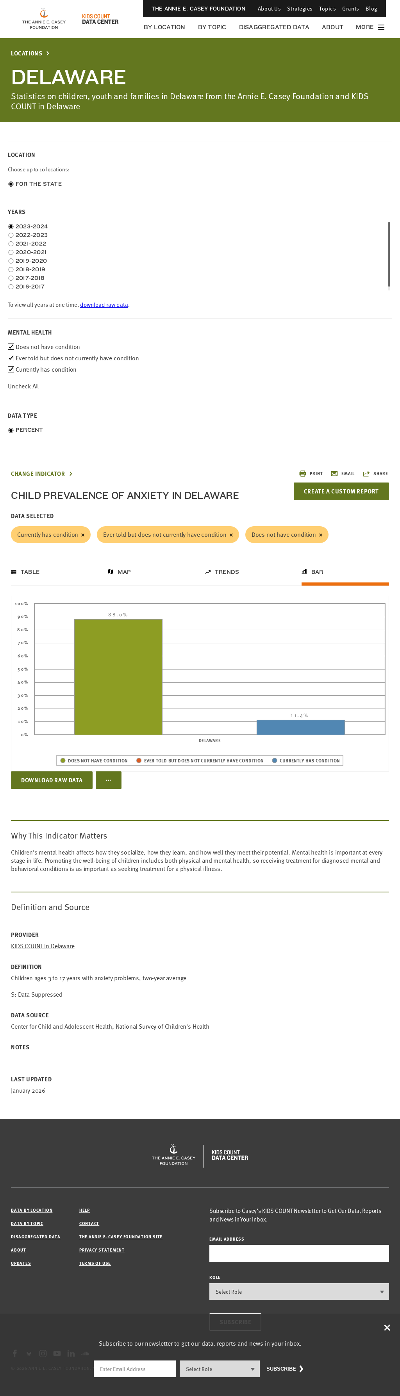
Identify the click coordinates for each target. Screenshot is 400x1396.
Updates (21, 1263)
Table (30, 571)
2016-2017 (30, 286)
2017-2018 (30, 277)
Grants (350, 8)
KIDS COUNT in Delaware (42, 946)
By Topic (212, 27)
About (332, 27)
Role (215, 1277)
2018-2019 (30, 269)
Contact (89, 1223)
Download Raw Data (51, 780)
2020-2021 (31, 252)
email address (227, 1239)
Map (124, 571)
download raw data (104, 305)
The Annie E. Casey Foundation (198, 8)
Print (316, 473)
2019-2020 (31, 260)
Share (380, 473)
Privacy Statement (102, 1250)
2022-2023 (32, 235)
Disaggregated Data (274, 27)
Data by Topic (27, 1223)
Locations (26, 53)
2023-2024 (32, 226)
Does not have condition (284, 534)
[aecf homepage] (44, 19)
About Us (269, 8)
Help (84, 1210)
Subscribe (281, 1369)
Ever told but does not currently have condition (164, 534)
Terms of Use (95, 1263)
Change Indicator (38, 474)
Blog (371, 8)
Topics (327, 8)
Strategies (300, 8)
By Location (165, 27)
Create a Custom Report (341, 491)
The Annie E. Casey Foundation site (120, 1236)
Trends (227, 571)
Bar (317, 571)
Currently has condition (47, 534)
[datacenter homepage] (100, 19)
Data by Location (31, 1210)
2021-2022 (31, 243)
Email (348, 473)
